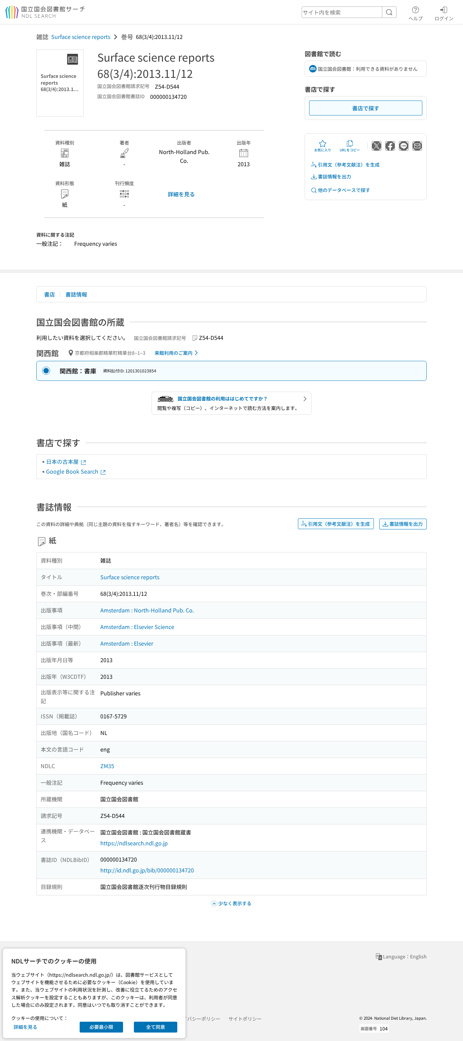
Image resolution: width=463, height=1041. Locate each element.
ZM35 (107, 766)
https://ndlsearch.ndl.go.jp (134, 843)
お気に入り (322, 149)
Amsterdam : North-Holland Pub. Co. (147, 610)
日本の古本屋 (63, 461)
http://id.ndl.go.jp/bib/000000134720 (147, 870)
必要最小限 (101, 1026)
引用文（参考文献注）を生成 (349, 164)
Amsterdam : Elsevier (126, 643)
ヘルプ (415, 18)
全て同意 (155, 1026)
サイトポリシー (245, 1018)
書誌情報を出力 (334, 176)
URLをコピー (350, 149)
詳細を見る (181, 194)
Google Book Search (73, 471)
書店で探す (365, 108)
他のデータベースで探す (344, 190)
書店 (49, 294)
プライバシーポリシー (196, 1018)
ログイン (444, 18)
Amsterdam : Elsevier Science (137, 627)
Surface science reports (80, 36)
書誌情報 (76, 294)
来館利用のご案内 (174, 352)
